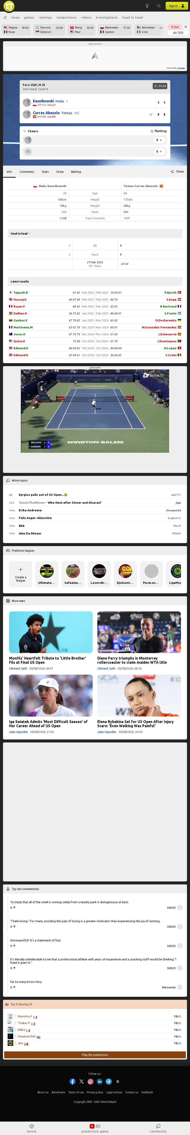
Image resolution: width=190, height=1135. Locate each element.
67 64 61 (74, 355)
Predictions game (95, 1131)
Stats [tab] (45, 171)
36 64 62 (115, 355)
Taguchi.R (20, 292)
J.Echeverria (167, 334)
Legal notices (114, 1092)
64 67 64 (74, 299)
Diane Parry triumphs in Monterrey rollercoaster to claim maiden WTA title (132, 660)
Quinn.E (19, 341)
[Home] (5, 17)
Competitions (67, 17)
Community (158, 1131)
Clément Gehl (18, 668)
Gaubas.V (20, 320)
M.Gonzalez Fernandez (159, 327)
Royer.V (19, 306)
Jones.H (19, 334)
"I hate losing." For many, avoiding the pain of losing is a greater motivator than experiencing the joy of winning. (85, 921)
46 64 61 (115, 313)
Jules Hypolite (18, 731)
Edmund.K (20, 348)
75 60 (76, 341)
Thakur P (24, 1022)
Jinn (20, 1042)
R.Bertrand (168, 306)
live (175, 27)
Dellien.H (20, 313)
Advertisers (58, 1092)
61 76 (113, 341)
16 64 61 (115, 292)
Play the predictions (95, 1055)
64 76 (113, 299)
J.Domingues (167, 341)
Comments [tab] (27, 171)
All (178, 33)
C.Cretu (171, 355)
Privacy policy (95, 1092)
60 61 (113, 327)
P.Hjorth (171, 292)
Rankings (45, 17)
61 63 (76, 292)
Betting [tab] (76, 171)
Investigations (107, 17)
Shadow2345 (26, 1036)
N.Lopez (170, 348)
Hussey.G (20, 299)
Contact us (131, 1092)
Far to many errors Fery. (26, 981)
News (15, 17)
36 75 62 (74, 313)
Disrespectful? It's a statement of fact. (35, 940)
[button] (159, 6)
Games (29, 17)
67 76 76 (74, 334)
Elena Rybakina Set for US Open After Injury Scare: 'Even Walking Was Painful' (135, 724)
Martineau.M (23, 327)
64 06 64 (115, 348)
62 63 (113, 306)
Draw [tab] (60, 171)
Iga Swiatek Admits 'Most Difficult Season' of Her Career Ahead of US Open (48, 724)
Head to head (132, 17)
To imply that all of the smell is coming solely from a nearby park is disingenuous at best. (69, 901)
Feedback (147, 1092)
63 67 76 (74, 327)
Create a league (20, 578)
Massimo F (25, 1016)
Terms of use (76, 1092)
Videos (86, 17)
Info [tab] (9, 171)
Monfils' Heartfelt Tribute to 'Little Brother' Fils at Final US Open (47, 660)
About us (42, 1092)
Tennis (32, 1131)
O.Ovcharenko (166, 320)
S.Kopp (171, 299)
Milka (21, 1029)
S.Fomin (171, 313)
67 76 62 (74, 320)
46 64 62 (74, 348)
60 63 (76, 306)
